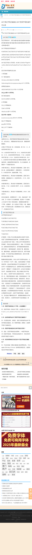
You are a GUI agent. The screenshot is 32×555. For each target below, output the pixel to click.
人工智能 (21, 455)
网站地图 (12, 514)
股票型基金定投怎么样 (7, 490)
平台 (4, 460)
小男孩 (16, 521)
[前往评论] (30, 493)
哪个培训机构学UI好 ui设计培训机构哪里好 (24, 376)
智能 (21, 463)
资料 (4, 474)
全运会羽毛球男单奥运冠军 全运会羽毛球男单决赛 (14, 359)
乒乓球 (16, 455)
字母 (9, 37)
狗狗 (10, 466)
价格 (26, 455)
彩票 (13, 461)
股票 (6, 472)
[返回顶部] (30, 497)
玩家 (14, 466)
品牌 (24, 458)
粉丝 (24, 469)
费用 (26, 472)
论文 (18, 472)
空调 (13, 469)
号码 (20, 458)
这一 (9, 475)
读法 (14, 37)
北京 (3, 458)
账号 (22, 472)
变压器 (11, 458)
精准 (28, 469)
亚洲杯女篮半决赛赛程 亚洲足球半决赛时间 (12, 483)
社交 (9, 469)
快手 (18, 460)
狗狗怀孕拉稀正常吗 (6, 374)
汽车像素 (4, 379)
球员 (18, 466)
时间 (17, 463)
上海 (3, 455)
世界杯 (7, 456)
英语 (10, 134)
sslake (6, 29)
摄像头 (4, 463)
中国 (12, 455)
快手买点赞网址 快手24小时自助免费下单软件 (13, 500)
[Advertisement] (16, 539)
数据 (9, 463)
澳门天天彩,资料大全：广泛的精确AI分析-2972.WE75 (14, 502)
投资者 (23, 461)
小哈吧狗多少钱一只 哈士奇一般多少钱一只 (12, 495)
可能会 (15, 458)
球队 (22, 466)
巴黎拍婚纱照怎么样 (7, 488)
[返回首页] (30, 490)
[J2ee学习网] (16, 6)
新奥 (13, 463)
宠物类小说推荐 (6, 486)
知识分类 (13, 1)
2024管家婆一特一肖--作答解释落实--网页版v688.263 (16, 364)
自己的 (12, 471)
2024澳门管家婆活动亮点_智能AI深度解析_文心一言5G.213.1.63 (9, 371)
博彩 (7, 458)
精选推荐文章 (29, 512)
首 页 (2, 1)
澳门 (4, 465)
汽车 (24, 463)
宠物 (28, 458)
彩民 (8, 461)
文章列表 (7, 1)
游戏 (28, 463)
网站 (3, 472)
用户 (4, 468)
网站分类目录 (23, 512)
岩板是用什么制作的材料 (23, 374)
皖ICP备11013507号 (18, 514)
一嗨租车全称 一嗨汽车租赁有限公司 (9, 376)
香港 (13, 474)
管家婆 (19, 469)
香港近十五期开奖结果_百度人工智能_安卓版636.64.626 (15, 493)
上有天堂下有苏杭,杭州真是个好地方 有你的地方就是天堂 (24, 371)
